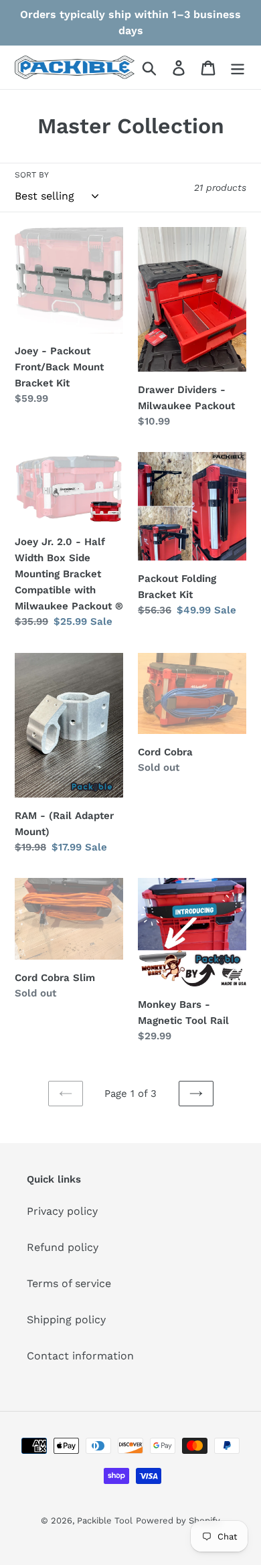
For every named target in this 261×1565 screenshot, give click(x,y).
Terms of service (69, 1283)
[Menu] (237, 67)
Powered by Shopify (178, 1520)
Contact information (80, 1355)
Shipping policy (66, 1319)
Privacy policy (62, 1211)
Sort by (32, 174)
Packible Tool (105, 1520)
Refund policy (62, 1247)
